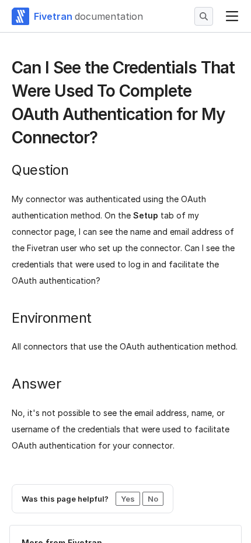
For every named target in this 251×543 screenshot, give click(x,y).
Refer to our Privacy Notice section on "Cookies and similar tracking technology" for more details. (116, 412)
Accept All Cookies (118, 459)
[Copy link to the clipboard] (106, 138)
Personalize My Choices (118, 502)
